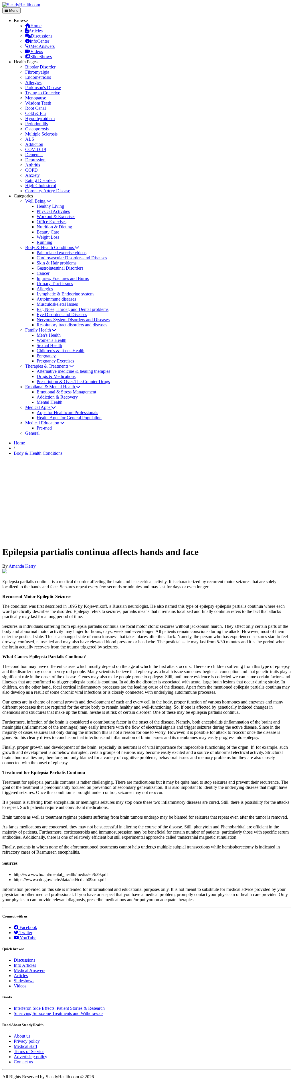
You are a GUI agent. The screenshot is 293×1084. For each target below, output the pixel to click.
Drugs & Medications (56, 376)
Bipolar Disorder (40, 66)
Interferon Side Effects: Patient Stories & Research (59, 1008)
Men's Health (49, 335)
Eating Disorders (40, 180)
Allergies (33, 82)
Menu (13, 10)
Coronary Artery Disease (47, 190)
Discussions (41, 36)
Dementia (34, 154)
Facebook (27, 927)
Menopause (35, 97)
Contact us (23, 1061)
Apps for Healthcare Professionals (67, 412)
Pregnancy (46, 355)
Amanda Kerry (22, 566)
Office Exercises (51, 221)
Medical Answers (29, 970)
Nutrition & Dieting (54, 226)
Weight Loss (48, 237)
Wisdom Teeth (38, 103)
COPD (31, 170)
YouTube (27, 937)
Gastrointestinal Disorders (60, 268)
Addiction (34, 144)
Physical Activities (53, 211)
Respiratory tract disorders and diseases (72, 324)
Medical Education (42, 422)
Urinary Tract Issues (55, 283)
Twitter (25, 932)
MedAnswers (42, 46)
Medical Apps (38, 407)
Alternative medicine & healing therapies (73, 371)
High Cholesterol (40, 185)
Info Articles (25, 965)
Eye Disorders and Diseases (62, 314)
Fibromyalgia (37, 72)
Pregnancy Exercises (55, 360)
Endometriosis (38, 77)
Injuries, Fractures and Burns (63, 278)
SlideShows (41, 56)
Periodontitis (36, 123)
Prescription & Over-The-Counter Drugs (73, 381)
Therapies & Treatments (47, 366)
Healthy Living (50, 206)
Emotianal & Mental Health (50, 386)
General (32, 433)
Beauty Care (48, 232)
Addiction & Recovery (57, 397)
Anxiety (32, 175)
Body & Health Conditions (50, 247)
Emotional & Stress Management (66, 391)
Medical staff (25, 1046)
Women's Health (51, 340)
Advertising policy (30, 1056)
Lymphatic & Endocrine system (65, 293)
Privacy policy (27, 1041)
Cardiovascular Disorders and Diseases (72, 257)
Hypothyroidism (40, 118)
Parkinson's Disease (43, 87)
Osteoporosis (37, 128)
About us (22, 1036)
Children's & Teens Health (60, 350)
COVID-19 (35, 149)
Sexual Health (49, 345)
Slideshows (24, 980)
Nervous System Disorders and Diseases (73, 319)
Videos (36, 51)
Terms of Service (29, 1051)
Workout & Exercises (56, 216)
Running (44, 242)
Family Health (38, 330)
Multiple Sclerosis (41, 134)
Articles (36, 30)
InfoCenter (39, 41)
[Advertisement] (146, 500)
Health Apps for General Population (69, 417)
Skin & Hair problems (56, 262)
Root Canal (35, 108)
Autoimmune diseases (56, 299)
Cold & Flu (35, 113)
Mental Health (49, 402)
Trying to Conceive (42, 92)
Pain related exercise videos (61, 252)
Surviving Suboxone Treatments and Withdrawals (58, 1013)
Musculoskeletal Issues (57, 304)
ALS (29, 139)
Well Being (36, 201)
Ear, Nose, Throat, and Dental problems (72, 309)
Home (35, 25)
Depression (35, 159)
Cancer (43, 273)
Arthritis (32, 164)
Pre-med (44, 428)
